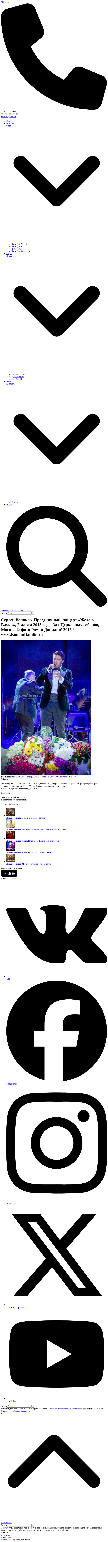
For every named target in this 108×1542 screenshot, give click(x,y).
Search (4, 613)
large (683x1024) (34, 777)
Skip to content (7, 2)
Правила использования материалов (65, 1409)
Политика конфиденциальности (15, 1411)
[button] (17, 610)
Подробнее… (7, 1537)
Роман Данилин (8, 116)
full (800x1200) (18, 777)
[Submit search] (33, 613)
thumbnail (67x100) (68, 777)
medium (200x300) (50, 777)
